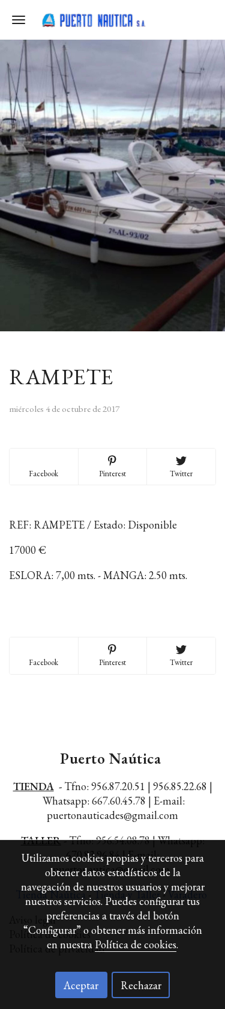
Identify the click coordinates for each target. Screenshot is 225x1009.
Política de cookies (135, 944)
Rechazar (141, 985)
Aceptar (81, 985)
